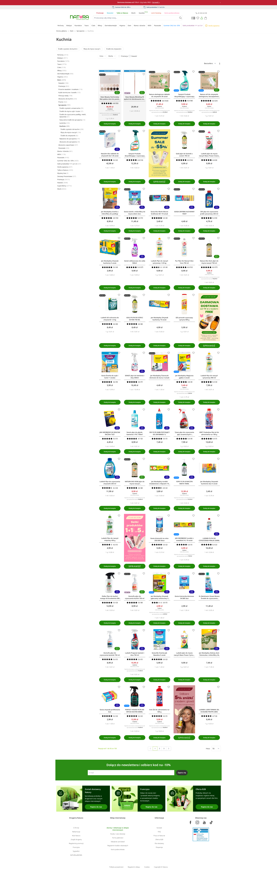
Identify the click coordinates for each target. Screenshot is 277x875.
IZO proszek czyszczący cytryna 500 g (184, 319)
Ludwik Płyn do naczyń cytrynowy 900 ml (209, 377)
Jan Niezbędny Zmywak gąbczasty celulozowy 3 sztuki (159, 597)
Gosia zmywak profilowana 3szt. (110, 711)
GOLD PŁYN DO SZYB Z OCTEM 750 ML (134, 319)
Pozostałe (63, 148)
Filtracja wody (65, 96)
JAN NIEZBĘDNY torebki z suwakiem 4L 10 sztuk (184, 539)
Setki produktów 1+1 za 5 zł (69, 164)
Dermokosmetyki (65, 74)
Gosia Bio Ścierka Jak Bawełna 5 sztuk (159, 654)
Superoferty (64, 186)
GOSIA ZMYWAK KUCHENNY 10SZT (184, 213)
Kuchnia (91, 31)
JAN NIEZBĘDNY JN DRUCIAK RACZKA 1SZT (110, 433)
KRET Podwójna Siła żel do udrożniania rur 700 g (209, 433)
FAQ (159, 832)
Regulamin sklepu (134, 867)
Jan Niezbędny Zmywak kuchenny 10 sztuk (159, 319)
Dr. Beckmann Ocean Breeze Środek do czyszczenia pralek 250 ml (209, 597)
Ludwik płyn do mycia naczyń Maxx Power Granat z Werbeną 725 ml (209, 155)
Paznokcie (63, 61)
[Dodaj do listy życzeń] (119, 74)
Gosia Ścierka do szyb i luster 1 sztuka (109, 377)
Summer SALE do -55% (67, 161)
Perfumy (62, 55)
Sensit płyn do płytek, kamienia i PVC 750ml (135, 433)
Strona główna (61, 31)
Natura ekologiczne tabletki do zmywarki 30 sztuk (159, 95)
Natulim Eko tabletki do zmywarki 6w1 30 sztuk (110, 155)
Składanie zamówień (118, 842)
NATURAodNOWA (76, 855)
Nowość (62, 183)
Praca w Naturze (159, 836)
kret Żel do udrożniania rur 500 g (159, 711)
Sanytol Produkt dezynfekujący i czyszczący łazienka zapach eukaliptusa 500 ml (184, 95)
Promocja (124, 56)
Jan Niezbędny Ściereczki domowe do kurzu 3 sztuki (159, 377)
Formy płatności (117, 838)
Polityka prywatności (116, 867)
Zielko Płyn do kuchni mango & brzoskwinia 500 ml (109, 597)
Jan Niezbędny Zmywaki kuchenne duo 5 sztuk (209, 482)
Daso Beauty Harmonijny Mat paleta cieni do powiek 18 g (110, 98)
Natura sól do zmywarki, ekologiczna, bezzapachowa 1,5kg (209, 95)
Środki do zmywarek (113, 49)
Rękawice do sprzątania (70, 139)
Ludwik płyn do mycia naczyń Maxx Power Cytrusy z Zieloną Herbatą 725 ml (184, 654)
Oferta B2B (159, 839)
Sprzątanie (80, 31)
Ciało (61, 67)
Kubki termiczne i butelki (69, 92)
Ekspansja (159, 847)
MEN (61, 154)
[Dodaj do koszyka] (110, 123)
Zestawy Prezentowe (66, 176)
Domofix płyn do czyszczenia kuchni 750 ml (134, 597)
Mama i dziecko (64, 151)
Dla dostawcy (159, 843)
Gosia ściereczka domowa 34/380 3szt (184, 597)
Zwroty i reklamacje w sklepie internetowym (118, 829)
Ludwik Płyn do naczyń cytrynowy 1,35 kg (159, 262)
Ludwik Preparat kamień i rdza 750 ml (134, 654)
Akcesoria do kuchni (67, 99)
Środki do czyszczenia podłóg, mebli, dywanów (73, 115)
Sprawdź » (156, 2)
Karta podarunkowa (171, 13)
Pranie (62, 102)
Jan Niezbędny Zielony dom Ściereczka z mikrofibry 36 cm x (209, 654)
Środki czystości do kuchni (67, 49)
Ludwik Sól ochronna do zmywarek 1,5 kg (110, 319)
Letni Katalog (156, 13)
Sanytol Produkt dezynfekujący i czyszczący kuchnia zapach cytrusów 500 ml (135, 155)
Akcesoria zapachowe (68, 145)
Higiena (62, 77)
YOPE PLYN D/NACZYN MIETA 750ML (184, 482)
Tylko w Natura (122, 13)
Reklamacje (76, 832)
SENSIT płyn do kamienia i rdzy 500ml (134, 377)
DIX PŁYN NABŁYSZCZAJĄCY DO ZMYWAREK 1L (159, 433)
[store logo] (79, 17)
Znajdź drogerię (76, 839)
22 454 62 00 (202, 13)
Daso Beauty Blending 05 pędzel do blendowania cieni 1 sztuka (134, 98)
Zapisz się (182, 772)
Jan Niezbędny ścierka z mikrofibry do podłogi (109, 213)
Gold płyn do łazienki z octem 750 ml (184, 155)
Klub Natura (76, 836)
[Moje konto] (201, 18)
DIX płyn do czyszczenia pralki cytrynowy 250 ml (209, 213)
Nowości (110, 13)
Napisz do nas (96, 807)
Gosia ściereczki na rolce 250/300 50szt (159, 539)
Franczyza (76, 847)
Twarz (61, 64)
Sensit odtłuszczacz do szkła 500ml (134, 262)
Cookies (147, 867)
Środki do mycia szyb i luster (71, 111)
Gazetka (143, 13)
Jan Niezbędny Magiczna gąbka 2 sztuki (184, 377)
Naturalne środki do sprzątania (72, 120)
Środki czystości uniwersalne (71, 108)
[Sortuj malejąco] (220, 63)
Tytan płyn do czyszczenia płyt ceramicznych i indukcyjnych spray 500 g (184, 433)
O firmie (76, 828)
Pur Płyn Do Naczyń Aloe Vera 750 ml (184, 262)
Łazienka (65, 123)
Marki (133, 13)
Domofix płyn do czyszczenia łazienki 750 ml (110, 654)
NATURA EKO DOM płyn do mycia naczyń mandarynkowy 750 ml (134, 482)
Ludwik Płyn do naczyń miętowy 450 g (109, 539)
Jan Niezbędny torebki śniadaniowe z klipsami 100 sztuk (159, 482)
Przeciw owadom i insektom (70, 89)
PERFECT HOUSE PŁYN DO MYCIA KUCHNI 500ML (134, 711)
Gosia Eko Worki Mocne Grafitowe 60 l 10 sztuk (159, 213)
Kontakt (159, 828)
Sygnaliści (76, 851)
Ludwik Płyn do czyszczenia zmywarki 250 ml (110, 482)
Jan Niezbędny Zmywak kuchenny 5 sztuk (109, 262)
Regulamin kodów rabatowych (117, 845)
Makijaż (62, 58)
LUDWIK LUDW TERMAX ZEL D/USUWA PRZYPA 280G (209, 711)
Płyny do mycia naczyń (92, 49)
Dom (71, 31)
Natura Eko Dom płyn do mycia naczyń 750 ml (209, 262)
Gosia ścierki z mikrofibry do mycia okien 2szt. (134, 213)
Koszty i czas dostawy (117, 834)
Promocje (100, 13)
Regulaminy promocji (76, 843)
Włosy (61, 70)
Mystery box (62, 173)
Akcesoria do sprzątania (70, 142)
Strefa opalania (64, 167)
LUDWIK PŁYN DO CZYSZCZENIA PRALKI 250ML (209, 539)
